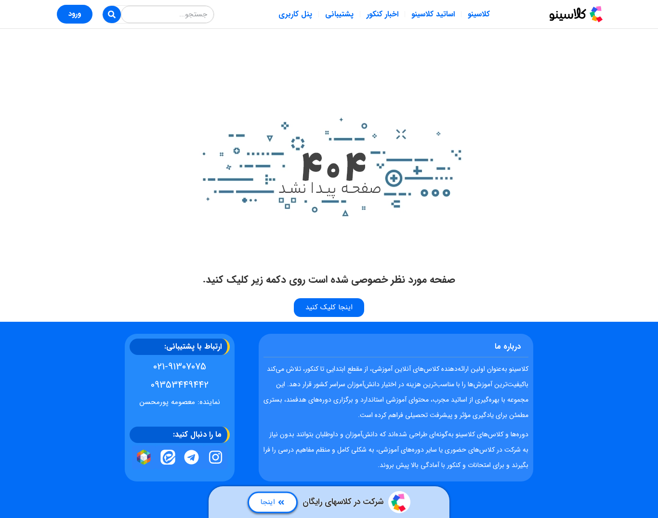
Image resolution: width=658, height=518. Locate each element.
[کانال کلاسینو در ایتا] (168, 457)
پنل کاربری (295, 14)
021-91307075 (179, 366)
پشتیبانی (339, 14)
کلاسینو (479, 14)
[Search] (112, 14)
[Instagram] (216, 457)
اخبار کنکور (382, 14)
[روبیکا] (144, 457)
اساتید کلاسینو (433, 14)
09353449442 (180, 385)
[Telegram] (192, 457)
